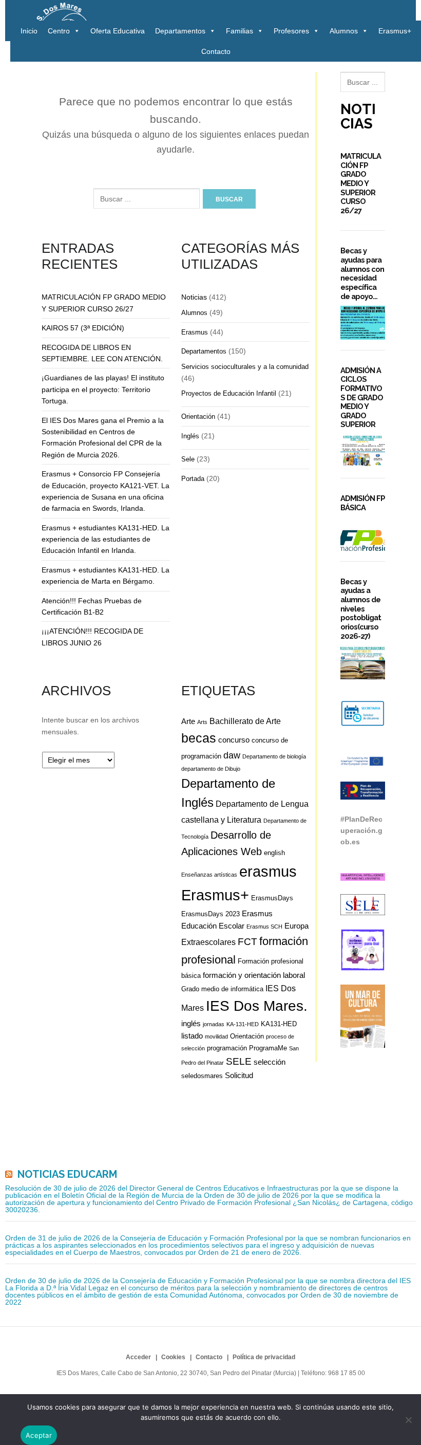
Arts (202, 722)
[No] (408, 1420)
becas (198, 738)
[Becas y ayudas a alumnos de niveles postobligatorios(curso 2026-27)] (362, 662)
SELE (239, 1061)
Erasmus (194, 332)
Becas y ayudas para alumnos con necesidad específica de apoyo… (362, 273)
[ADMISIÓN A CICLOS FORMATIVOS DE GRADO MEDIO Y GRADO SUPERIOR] (362, 451)
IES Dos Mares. (257, 1006)
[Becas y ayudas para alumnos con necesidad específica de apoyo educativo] (362, 322)
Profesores (291, 31)
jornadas (213, 1024)
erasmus (268, 871)
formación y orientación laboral (254, 975)
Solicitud (239, 1075)
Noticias (194, 297)
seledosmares (202, 1076)
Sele (188, 459)
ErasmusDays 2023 (210, 914)
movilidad (216, 1036)
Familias (239, 31)
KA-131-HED (242, 1024)
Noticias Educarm (67, 1174)
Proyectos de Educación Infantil (228, 393)
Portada (192, 479)
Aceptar (39, 1435)
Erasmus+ (394, 31)
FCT (247, 941)
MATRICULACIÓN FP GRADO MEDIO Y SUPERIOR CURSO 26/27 (360, 183)
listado (192, 1035)
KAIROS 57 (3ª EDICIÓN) (83, 328)
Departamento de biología (274, 756)
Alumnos (344, 31)
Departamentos (180, 31)
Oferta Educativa (117, 31)
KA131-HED (279, 1024)
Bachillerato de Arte (245, 721)
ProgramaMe (268, 1048)
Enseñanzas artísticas (209, 875)
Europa (296, 925)
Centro (59, 31)
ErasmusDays (272, 898)
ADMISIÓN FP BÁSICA (362, 503)
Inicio (29, 31)
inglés (191, 1023)
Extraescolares (208, 942)
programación (227, 1048)
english (274, 853)
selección (269, 1062)
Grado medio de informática (222, 989)
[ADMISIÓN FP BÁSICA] (362, 534)
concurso (234, 739)
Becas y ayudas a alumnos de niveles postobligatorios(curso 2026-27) (360, 608)
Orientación (198, 416)
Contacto (216, 51)
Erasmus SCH (264, 926)
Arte (188, 721)
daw (231, 755)
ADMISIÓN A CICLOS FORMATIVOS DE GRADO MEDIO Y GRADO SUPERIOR (361, 397)
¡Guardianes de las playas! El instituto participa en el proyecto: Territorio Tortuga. (103, 389)
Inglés (190, 436)
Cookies (173, 1357)
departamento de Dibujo (210, 769)
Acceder (138, 1357)
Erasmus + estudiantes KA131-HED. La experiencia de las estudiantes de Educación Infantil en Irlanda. (105, 539)
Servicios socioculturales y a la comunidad (245, 366)
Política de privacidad (264, 1357)
